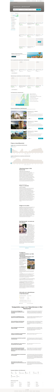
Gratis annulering (13, 28)
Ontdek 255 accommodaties (19, 104)
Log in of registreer (14, 56)
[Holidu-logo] (13, 0)
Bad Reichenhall (16, 13)
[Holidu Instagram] (25, 389)
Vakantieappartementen (13, 19)
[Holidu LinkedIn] (27, 389)
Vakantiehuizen (12, 13)
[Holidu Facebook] (28, 389)
